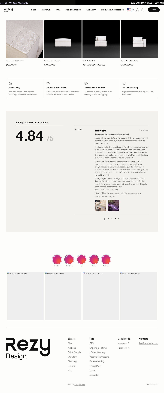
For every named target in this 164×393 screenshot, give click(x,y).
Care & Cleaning (97, 361)
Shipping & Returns (98, 348)
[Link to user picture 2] (113, 206)
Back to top (150, 384)
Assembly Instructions (99, 357)
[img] (100, 131)
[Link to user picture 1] (100, 206)
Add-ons (72, 348)
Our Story (72, 357)
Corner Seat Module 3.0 (130, 61)
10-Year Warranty (97, 352)
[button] (115, 218)
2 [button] (108, 219)
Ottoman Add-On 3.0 (52, 61)
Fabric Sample (74, 352)
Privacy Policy (95, 366)
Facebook (122, 348)
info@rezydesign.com (148, 343)
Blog (70, 370)
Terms (92, 370)
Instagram (122, 343)
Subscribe (94, 375)
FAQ (92, 343)
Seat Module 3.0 (88, 61)
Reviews (71, 366)
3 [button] (111, 219)
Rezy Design (80, 384)
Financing (72, 361)
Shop (154, 10)
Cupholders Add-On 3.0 (15, 61)
